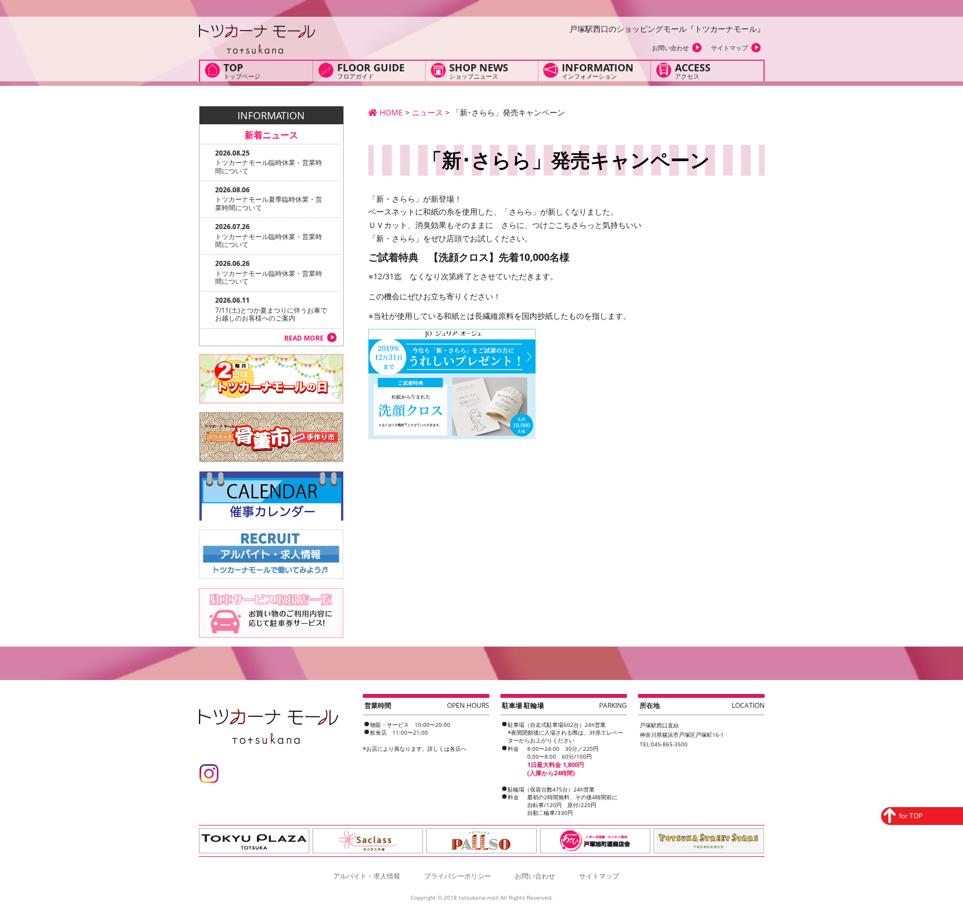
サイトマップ (729, 47)
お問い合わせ (670, 47)
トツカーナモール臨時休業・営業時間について (268, 166)
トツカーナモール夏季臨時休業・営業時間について (268, 203)
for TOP (910, 815)
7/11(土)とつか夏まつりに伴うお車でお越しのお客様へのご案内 (271, 314)
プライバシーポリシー (457, 876)
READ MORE (304, 338)
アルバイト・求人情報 (366, 876)
